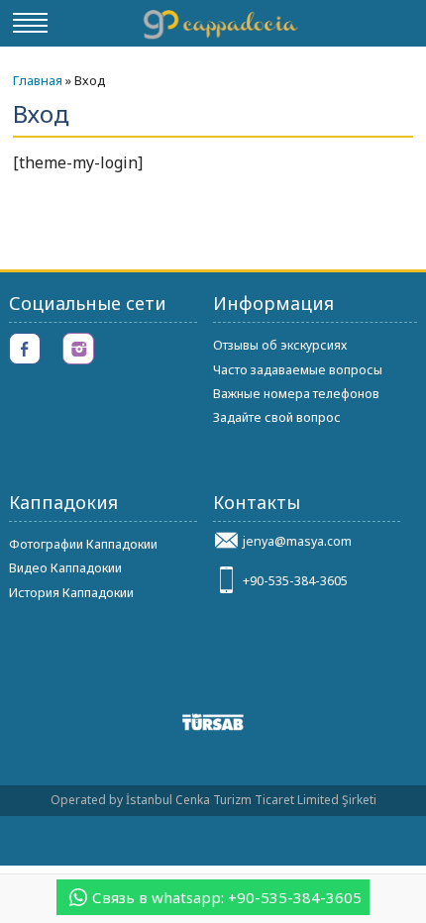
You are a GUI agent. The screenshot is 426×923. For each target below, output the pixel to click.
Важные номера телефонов (296, 393)
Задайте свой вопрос (277, 417)
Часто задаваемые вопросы (297, 369)
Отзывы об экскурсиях (280, 345)
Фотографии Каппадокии (83, 544)
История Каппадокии (71, 592)
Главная (37, 80)
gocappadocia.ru (220, 22)
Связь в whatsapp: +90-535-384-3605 (227, 897)
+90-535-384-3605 (295, 580)
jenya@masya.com (297, 541)
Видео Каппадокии (65, 568)
